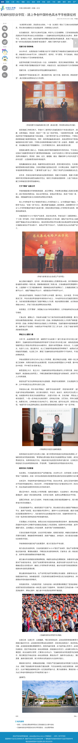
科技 (43, 2)
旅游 (33, 2)
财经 (69, 2)
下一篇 (75, 43)
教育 (64, 2)
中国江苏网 (23, 8)
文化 (28, 2)
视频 (23, 2)
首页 (2, 2)
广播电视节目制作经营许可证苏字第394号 (58, 739)
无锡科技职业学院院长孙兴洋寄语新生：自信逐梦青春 (35, 727)
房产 (74, 2)
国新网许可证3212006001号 (14, 739)
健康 (59, 2)
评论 (18, 2)
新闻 (7, 2)
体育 (38, 2)
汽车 (54, 2)
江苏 (12, 2)
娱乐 (48, 2)
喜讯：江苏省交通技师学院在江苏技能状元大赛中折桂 (35, 724)
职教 (33, 8)
